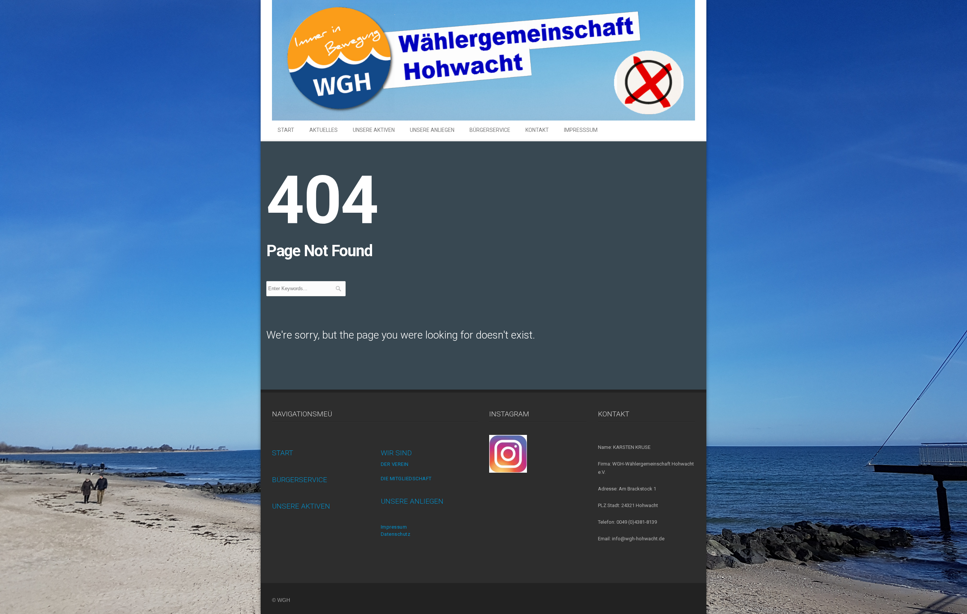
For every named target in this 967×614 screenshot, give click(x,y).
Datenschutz (396, 534)
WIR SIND (396, 453)
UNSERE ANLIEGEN (432, 130)
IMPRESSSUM (581, 130)
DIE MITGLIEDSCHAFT (406, 478)
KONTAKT (537, 130)
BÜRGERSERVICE (490, 130)
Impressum (394, 527)
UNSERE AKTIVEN (374, 130)
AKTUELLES (323, 130)
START (286, 130)
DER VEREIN (395, 464)
